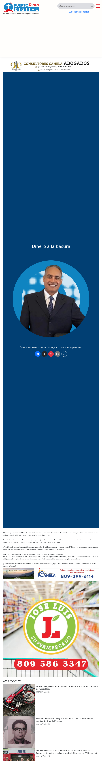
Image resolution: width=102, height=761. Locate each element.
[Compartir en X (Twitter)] (44, 354)
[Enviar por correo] (57, 354)
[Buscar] (92, 6)
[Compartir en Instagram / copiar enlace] (51, 354)
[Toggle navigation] (98, 6)
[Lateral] (51, 629)
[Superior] (51, 65)
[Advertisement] (51, 37)
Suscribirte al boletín (79, 11)
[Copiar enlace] (64, 354)
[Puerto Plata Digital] (21, 8)
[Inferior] (51, 573)
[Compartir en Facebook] (38, 354)
